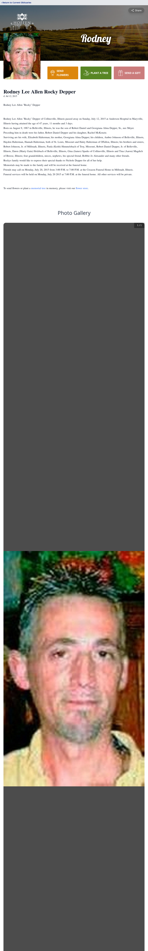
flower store (82, 188)
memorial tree (38, 188)
